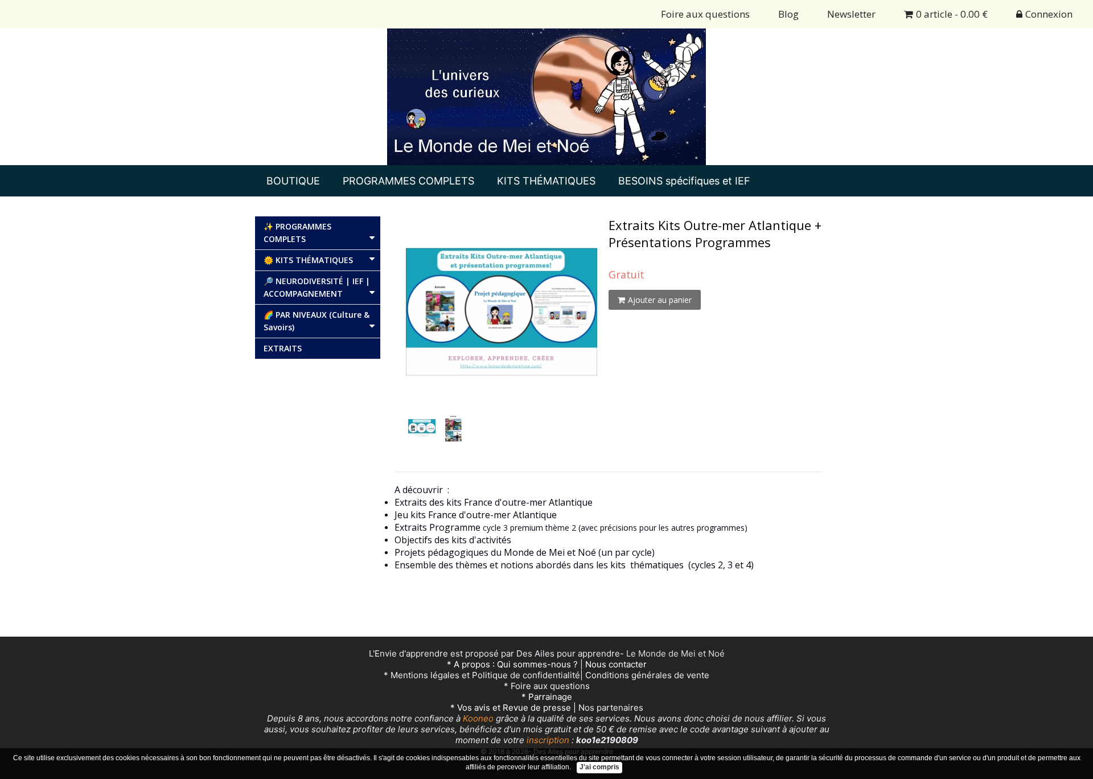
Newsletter (851, 13)
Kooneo (478, 718)
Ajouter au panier (660, 299)
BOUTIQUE (293, 181)
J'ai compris (599, 767)
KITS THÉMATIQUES (546, 181)
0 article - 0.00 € (952, 13)
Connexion (1049, 13)
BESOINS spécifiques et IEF (684, 181)
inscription (546, 740)
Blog (788, 13)
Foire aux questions (705, 13)
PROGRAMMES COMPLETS (408, 181)
